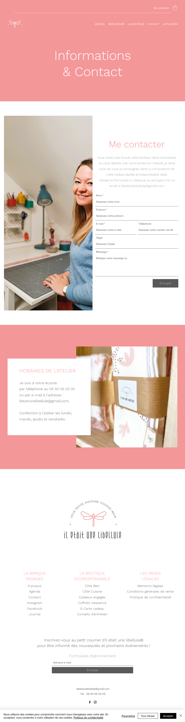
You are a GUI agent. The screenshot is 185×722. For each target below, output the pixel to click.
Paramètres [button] (128, 716)
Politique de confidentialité (150, 597)
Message (101, 251)
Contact (35, 597)
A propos (35, 586)
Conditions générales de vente (150, 591)
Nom (99, 195)
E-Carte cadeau (92, 608)
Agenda (34, 591)
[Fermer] (180, 716)
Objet (99, 237)
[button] (175, 8)
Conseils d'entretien (92, 614)
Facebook (34, 608)
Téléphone (145, 223)
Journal (34, 614)
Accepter (168, 716)
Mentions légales (150, 586)
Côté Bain (92, 586)
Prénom (100, 209)
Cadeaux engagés (92, 597)
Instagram (34, 603)
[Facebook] (90, 702)
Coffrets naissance (92, 603)
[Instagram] (95, 702)
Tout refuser (148, 716)
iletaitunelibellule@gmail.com (142, 186)
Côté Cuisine (92, 591)
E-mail (99, 223)
